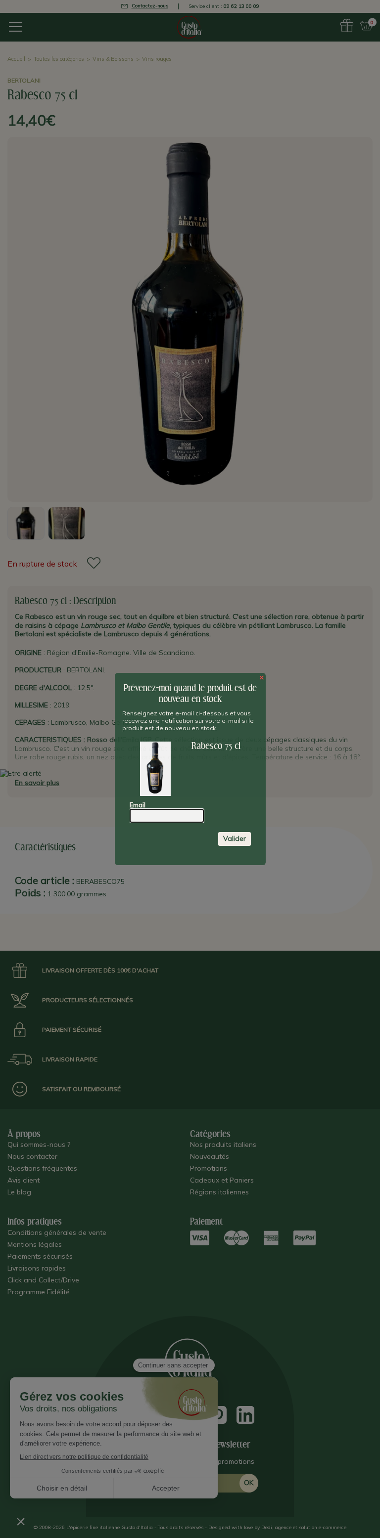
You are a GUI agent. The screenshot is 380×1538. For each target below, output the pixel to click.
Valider (234, 838)
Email (137, 805)
